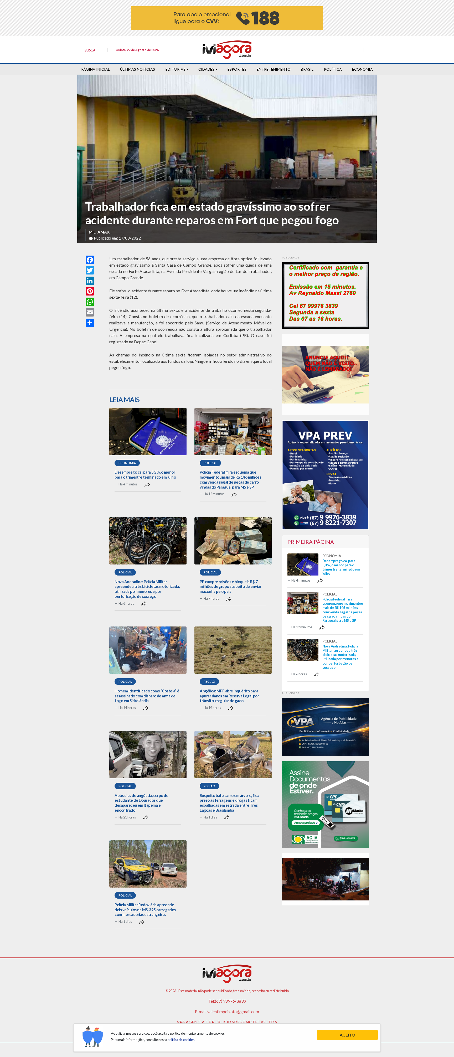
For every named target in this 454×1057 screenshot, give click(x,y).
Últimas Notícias (137, 69)
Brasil (307, 69)
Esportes (237, 69)
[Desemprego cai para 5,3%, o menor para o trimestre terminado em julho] (148, 431)
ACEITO (347, 1034)
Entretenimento (274, 69)
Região (209, 681)
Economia (362, 69)
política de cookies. (181, 1040)
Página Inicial (95, 69)
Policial (210, 463)
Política (333, 69)
